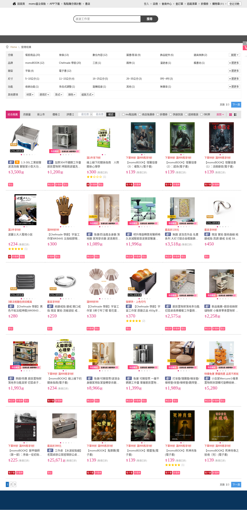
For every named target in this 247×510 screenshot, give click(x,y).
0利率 (207, 114)
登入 (146, 3)
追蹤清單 (192, 3)
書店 (87, 3)
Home (13, 47)
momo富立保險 (37, 3)
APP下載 (55, 3)
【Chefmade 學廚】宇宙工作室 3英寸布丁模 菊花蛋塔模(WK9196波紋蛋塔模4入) (103, 310)
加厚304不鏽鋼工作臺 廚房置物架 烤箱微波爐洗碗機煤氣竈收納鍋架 (64, 166)
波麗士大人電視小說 (20, 234)
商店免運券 (148, 114)
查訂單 (179, 3)
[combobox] (107, 19)
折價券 (204, 3)
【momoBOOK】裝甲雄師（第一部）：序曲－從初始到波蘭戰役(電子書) (25, 454)
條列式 (236, 114)
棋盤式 (231, 114)
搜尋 (149, 18)
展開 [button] (233, 54)
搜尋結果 (25, 47)
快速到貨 (178, 114)
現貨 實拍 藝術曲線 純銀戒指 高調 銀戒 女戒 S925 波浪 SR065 (221, 238)
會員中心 (167, 3)
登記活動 (234, 3)
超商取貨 (193, 114)
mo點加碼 (131, 114)
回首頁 (21, 3)
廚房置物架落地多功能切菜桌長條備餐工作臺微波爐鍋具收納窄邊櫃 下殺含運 (182, 310)
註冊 (155, 3)
